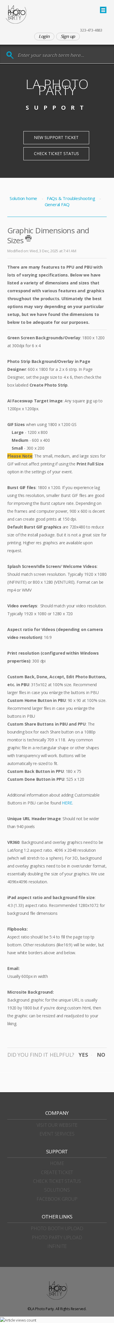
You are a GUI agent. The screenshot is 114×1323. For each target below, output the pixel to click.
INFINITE (57, 1246)
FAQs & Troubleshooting (71, 198)
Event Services (57, 1133)
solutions (57, 1189)
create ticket (57, 1172)
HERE (67, 803)
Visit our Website (57, 1125)
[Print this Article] (28, 238)
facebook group (57, 1199)
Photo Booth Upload (57, 1228)
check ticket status (57, 1181)
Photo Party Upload (57, 1237)
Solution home (24, 198)
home (57, 1163)
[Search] (10, 55)
